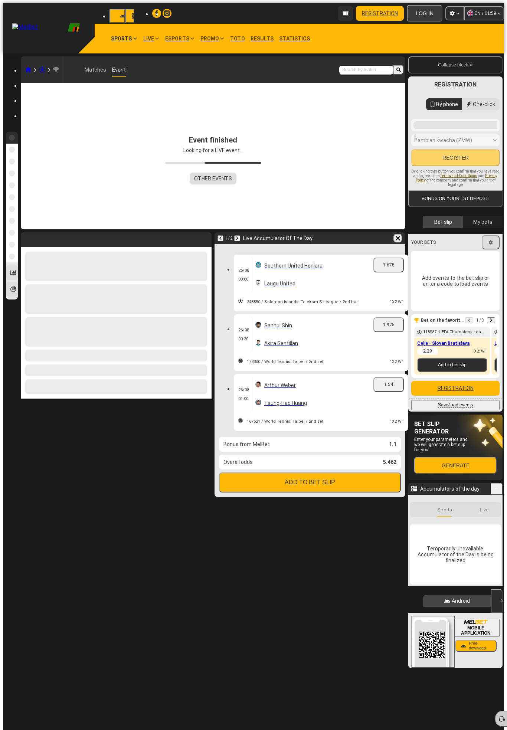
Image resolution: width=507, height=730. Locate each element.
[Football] (42, 69)
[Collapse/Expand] (496, 489)
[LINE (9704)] (28, 69)
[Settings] (454, 13)
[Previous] (27, 238)
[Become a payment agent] (345, 13)
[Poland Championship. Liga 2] (56, 69)
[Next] (46, 238)
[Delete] (204, 238)
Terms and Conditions (458, 176)
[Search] (398, 70)
